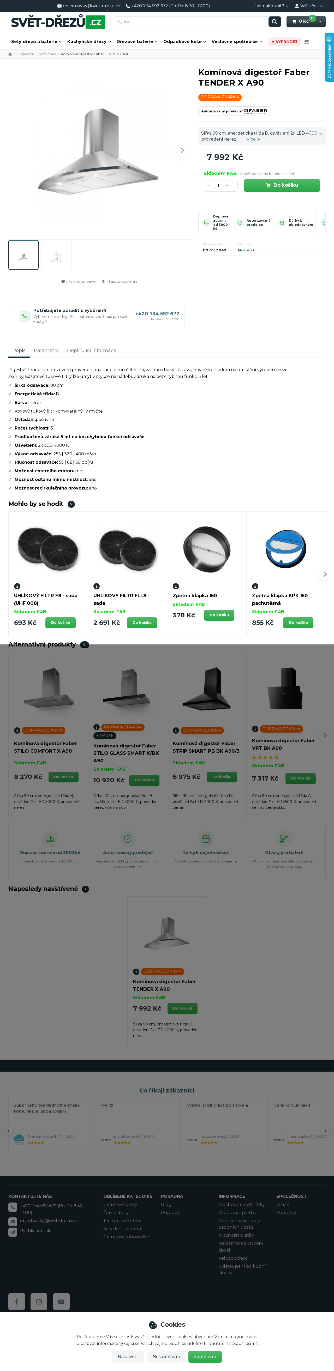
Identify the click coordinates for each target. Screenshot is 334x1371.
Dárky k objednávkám (301, 223)
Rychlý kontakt (36, 1230)
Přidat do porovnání (122, 281)
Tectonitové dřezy (122, 1220)
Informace (232, 1196)
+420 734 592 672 (157, 314)
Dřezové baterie (135, 41)
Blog (166, 1204)
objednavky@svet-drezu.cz (48, 1220)
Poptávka (171, 1212)
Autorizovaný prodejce (258, 223)
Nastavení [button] (128, 1356)
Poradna (172, 1196)
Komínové (47, 54)
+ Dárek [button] (105, 735)
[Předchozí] (8, 1131)
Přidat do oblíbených (82, 281)
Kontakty (286, 1212)
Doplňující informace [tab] (91, 350)
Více (251, 139)
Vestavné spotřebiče (235, 41)
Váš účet (309, 5)
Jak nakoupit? (269, 5)
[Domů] (58, 21)
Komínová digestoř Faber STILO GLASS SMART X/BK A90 (126, 753)
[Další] (325, 1131)
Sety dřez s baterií (122, 1228)
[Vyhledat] (275, 21)
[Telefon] (12, 1207)
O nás (282, 1204)
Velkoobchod (233, 1258)
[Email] (12, 1221)
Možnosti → (249, 250)
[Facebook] (16, 1301)
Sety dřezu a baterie (34, 41)
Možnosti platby (236, 1235)
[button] (320, 21)
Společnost (291, 1196)
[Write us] (12, 1232)
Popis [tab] (19, 350)
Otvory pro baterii (284, 852)
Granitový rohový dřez (126, 1236)
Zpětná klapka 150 (195, 596)
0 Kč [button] (306, 21)
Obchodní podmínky (242, 1204)
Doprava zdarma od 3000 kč (220, 222)
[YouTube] (61, 1301)
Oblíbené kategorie (127, 1196)
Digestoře (25, 54)
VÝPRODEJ (286, 41)
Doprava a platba (238, 1212)
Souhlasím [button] (205, 1356)
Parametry (46, 350)
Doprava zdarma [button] (220, 97)
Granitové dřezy (120, 1204)
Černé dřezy (116, 1212)
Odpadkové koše (182, 41)
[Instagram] (39, 1301)
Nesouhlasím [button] (166, 1356)
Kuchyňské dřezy (86, 41)
